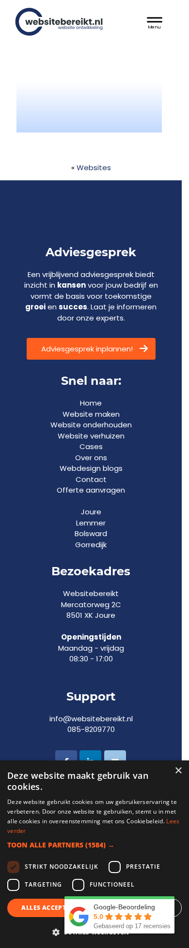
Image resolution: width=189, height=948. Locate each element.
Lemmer (91, 523)
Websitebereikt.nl (68, 18)
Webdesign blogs (91, 468)
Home (91, 403)
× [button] (178, 770)
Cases (91, 446)
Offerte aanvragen (91, 490)
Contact (91, 479)
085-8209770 (91, 729)
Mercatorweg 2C (91, 604)
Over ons (91, 457)
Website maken (91, 414)
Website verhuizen (91, 436)
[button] (94, 845)
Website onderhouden (91, 425)
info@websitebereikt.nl (91, 719)
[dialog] (94, 854)
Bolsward (91, 533)
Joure (91, 512)
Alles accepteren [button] (51, 908)
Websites (94, 167)
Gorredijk (91, 545)
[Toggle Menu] (154, 21)
